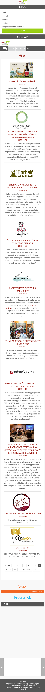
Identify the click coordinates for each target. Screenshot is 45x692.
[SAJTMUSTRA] (22, 528)
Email (4, 12)
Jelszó (5, 19)
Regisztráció (22, 37)
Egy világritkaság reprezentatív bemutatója (22, 344)
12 (19, 570)
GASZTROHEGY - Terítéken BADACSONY (22, 291)
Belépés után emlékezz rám (12, 27)
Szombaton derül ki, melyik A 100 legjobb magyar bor (22, 386)
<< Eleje (7, 565)
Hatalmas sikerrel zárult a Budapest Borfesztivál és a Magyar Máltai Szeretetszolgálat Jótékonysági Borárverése (22, 450)
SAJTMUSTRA (22, 549)
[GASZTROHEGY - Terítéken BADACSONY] (22, 269)
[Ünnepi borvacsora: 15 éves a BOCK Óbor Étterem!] (22, 221)
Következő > (27, 570)
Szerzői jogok (33, 684)
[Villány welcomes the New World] (22, 494)
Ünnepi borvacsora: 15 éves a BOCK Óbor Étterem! (23, 243)
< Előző (15, 565)
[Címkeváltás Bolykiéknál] (22, 62)
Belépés (22, 7)
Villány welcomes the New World (22, 514)
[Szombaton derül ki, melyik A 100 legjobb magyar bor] (22, 364)
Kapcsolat (22, 681)
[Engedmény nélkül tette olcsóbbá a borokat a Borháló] (22, 165)
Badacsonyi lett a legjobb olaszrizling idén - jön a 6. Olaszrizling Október (22, 135)
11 (15, 570)
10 (10, 570)
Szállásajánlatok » (35, 591)
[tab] (22, 7)
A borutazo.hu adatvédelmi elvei (22, 686)
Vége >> (36, 570)
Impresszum (10, 684)
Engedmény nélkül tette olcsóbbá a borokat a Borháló (22, 187)
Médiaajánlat (22, 684)
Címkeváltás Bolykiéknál (22, 82)
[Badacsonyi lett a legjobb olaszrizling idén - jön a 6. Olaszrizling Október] (22, 112)
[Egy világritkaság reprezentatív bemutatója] (22, 322)
